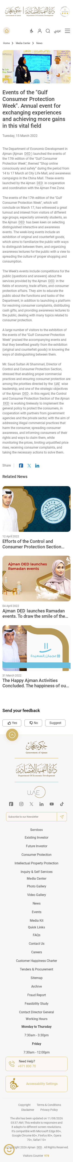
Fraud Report (36, 995)
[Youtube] (52, 804)
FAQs (36, 935)
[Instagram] (21, 804)
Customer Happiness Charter (36, 961)
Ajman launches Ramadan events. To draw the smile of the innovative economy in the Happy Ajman (35, 613)
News (39, 43)
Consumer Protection (36, 855)
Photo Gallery (36, 886)
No (36, 723)
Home (6, 43)
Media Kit (36, 921)
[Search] (48, 31)
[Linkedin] (42, 804)
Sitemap (37, 978)
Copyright (24, 1105)
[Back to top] (12, 735)
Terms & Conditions (49, 1105)
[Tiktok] (62, 804)
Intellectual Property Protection (36, 863)
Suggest (55, 723)
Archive (36, 986)
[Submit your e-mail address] (62, 816)
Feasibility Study (36, 1004)
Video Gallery (36, 895)
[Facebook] (11, 804)
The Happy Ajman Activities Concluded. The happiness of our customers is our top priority (35, 683)
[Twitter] (31, 804)
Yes (14, 723)
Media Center (23, 43)
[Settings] (32, 31)
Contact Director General (36, 1012)
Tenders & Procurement (36, 969)
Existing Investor (36, 837)
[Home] (6, 30)
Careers (36, 952)
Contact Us (36, 944)
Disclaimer (27, 1109)
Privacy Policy (49, 1109)
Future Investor (36, 846)
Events (36, 912)
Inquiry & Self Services (37, 872)
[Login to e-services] (40, 31)
